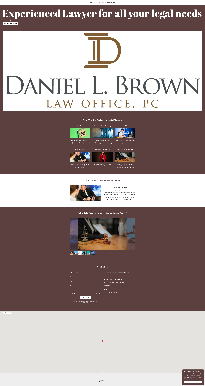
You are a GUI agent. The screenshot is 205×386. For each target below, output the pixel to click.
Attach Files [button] (73, 293)
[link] (102, 2)
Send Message (85, 297)
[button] (70, 293)
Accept (193, 382)
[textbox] (85, 276)
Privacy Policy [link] (92, 301)
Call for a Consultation (10, 23)
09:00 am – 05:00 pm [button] (113, 292)
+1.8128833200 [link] (107, 285)
